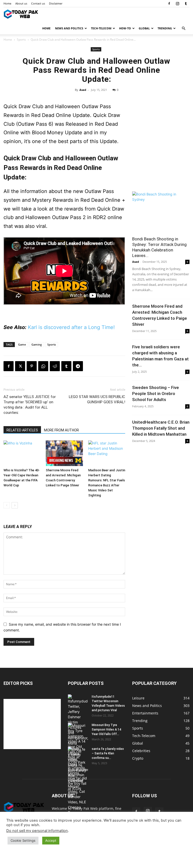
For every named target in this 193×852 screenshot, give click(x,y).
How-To (125, 28)
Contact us (38, 3)
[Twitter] (20, 366)
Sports (21, 39)
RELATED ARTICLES (22, 430)
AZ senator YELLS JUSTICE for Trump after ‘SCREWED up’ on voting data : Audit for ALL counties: (30, 405)
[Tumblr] (185, 3)
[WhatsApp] (43, 366)
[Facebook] (169, 3)
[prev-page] (7, 505)
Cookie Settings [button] (23, 840)
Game (22, 344)
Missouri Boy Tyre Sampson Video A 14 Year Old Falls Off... (106, 729)
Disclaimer (55, 3)
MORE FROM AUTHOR (61, 430)
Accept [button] (50, 840)
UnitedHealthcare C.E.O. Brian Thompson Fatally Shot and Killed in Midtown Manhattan (160, 428)
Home (7, 3)
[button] (183, 28)
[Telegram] (78, 366)
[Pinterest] (32, 366)
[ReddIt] (55, 366)
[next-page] (15, 505)
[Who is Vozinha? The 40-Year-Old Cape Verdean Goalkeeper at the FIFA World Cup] (22, 453)
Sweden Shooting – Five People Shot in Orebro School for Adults (155, 393)
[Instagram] (177, 3)
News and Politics (69, 28)
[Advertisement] (160, 157)
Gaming (36, 344)
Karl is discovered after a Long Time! (71, 327)
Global (144, 28)
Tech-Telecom (101, 28)
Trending (165, 28)
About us (21, 3)
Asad (82, 90)
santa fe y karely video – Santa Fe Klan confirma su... (108, 753)
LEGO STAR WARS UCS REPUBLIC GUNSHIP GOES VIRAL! (97, 399)
